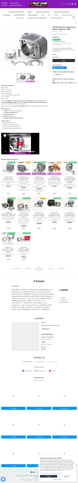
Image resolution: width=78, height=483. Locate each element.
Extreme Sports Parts (68, 15)
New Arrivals (20, 18)
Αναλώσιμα (6, 15)
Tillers (56, 15)
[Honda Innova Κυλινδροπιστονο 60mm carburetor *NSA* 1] (30, 77)
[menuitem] (73, 23)
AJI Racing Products (56, 18)
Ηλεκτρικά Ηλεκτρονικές (62, 12)
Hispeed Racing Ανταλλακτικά (36, 18)
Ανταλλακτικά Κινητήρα (16, 12)
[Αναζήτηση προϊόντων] (73, 17)
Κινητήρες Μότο (19, 15)
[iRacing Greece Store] (39, 4)
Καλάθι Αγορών (61, 268)
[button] (59, 67)
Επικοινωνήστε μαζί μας (16, 5)
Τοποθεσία (4, 5)
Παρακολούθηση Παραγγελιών (39, 269)
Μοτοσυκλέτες (33, 15)
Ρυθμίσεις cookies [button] (57, 479)
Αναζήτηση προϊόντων (16, 268)
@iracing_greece (39, 380)
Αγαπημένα (50, 268)
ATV (49, 15)
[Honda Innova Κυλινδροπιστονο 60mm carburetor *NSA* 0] (21, 77)
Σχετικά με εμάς (14, 3)
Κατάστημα (5, 3)
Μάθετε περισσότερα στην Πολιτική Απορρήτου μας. (51, 473)
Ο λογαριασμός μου (27, 268)
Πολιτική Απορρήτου (35, 475)
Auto (42, 15)
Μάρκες (30, 12)
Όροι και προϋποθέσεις (22, 475)
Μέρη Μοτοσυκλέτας (43, 12)
